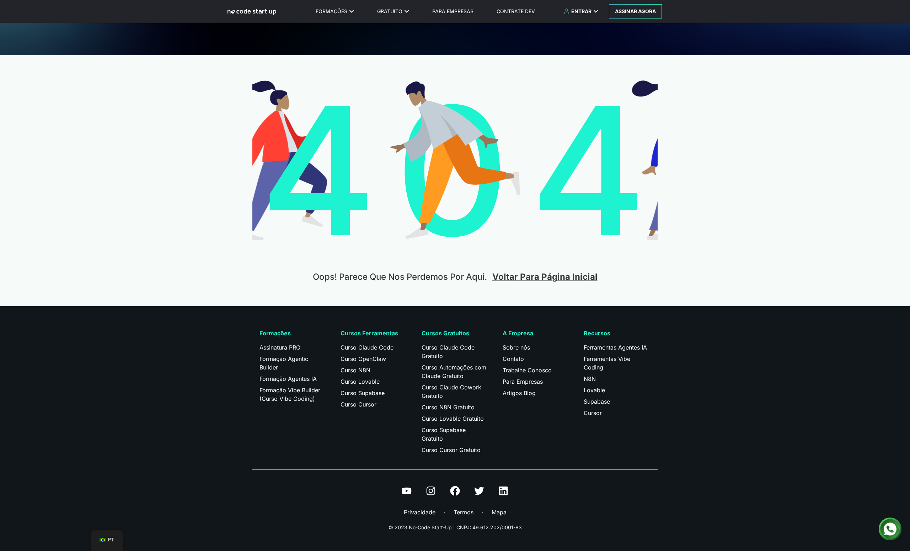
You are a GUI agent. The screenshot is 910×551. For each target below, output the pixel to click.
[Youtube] (407, 491)
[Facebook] (455, 491)
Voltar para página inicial (545, 277)
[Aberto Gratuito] (406, 11)
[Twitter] (479, 491)
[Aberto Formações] (351, 11)
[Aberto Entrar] (595, 11)
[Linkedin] (503, 491)
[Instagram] (431, 491)
